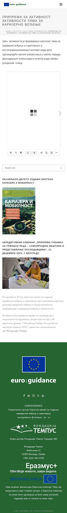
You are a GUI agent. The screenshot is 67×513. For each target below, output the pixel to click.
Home (8, 31)
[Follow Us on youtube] (43, 395)
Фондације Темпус (17, 331)
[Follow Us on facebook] (24, 395)
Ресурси (17, 31)
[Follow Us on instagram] (33, 395)
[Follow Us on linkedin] (29, 395)
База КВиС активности (34, 31)
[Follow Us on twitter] (38, 395)
